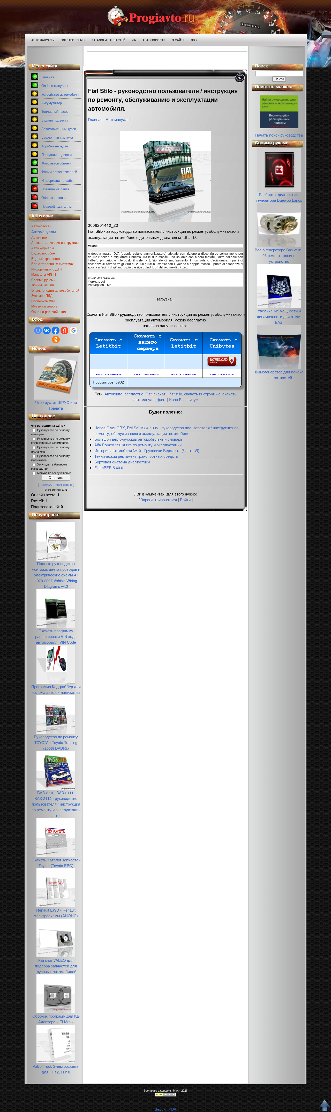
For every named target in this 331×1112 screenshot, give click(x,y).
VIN (134, 40)
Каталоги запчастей (108, 40)
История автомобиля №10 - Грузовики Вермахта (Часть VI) (146, 450)
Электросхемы (73, 40)
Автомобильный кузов (58, 129)
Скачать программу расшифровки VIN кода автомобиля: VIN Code (56, 636)
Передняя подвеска (56, 155)
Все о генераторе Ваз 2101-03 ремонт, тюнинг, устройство (279, 255)
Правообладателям (56, 206)
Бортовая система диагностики (122, 461)
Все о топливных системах (52, 263)
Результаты (46, 485)
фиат (161, 399)
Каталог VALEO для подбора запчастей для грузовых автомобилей (56, 965)
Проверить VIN (43, 300)
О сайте (178, 40)
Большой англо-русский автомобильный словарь (138, 439)
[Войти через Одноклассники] (56, 339)
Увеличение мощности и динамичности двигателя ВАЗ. (279, 316)
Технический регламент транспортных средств (136, 456)
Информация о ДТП (46, 269)
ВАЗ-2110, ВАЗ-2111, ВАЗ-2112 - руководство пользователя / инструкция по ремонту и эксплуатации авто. (56, 804)
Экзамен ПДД (41, 295)
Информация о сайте (57, 181)
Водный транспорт (45, 258)
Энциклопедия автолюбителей (55, 290)
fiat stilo (176, 393)
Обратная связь (53, 198)
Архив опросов (64, 485)
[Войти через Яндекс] (64, 330)
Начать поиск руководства (279, 135)
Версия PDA (165, 1109)
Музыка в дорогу (44, 306)
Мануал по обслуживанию (54, 473)
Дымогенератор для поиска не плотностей (279, 374)
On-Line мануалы (54, 86)
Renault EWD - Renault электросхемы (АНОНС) (56, 912)
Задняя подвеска (54, 120)
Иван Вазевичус (183, 399)
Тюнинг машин (42, 284)
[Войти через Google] (73, 330)
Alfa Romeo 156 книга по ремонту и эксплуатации (138, 444)
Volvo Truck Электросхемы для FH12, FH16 (56, 1069)
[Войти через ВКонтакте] (47, 330)
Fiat (148, 393)
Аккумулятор (51, 103)
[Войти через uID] (38, 330)
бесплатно (133, 393)
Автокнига (113, 393)
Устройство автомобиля (60, 94)
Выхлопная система (57, 137)
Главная (47, 77)
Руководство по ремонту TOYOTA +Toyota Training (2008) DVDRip (56, 742)
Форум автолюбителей (59, 172)
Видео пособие (43, 253)
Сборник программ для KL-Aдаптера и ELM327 (56, 1018)
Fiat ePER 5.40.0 (108, 467)
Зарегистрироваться (159, 499)
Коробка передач (54, 146)
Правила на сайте (55, 189)
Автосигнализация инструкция (55, 242)
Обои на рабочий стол (48, 311)
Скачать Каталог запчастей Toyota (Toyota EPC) (56, 862)
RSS (194, 40)
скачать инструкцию (202, 393)
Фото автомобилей (56, 163)
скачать (161, 393)
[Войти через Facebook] (55, 330)
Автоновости (154, 40)
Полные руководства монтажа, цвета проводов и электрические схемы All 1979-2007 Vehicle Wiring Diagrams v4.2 (56, 575)
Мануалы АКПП (43, 274)
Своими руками (43, 279)
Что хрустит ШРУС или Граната (56, 405)
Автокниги (39, 237)
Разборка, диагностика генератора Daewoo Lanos (279, 197)
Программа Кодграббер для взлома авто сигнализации (56, 689)
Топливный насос (55, 112)
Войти (185, 499)
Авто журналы (42, 247)
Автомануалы (43, 40)
